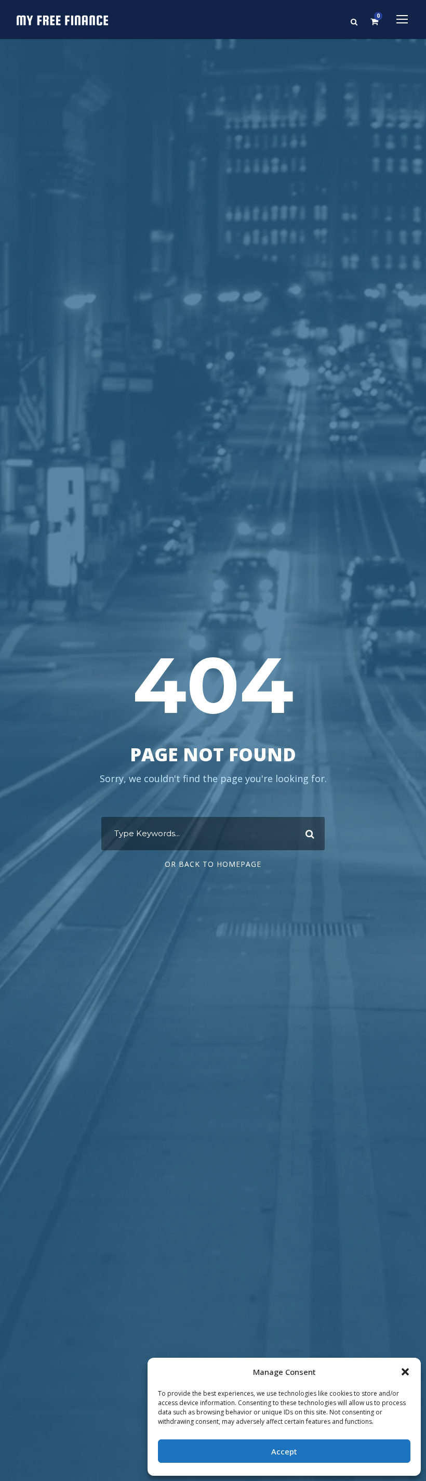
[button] (405, 1372)
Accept (284, 1451)
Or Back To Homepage (213, 864)
